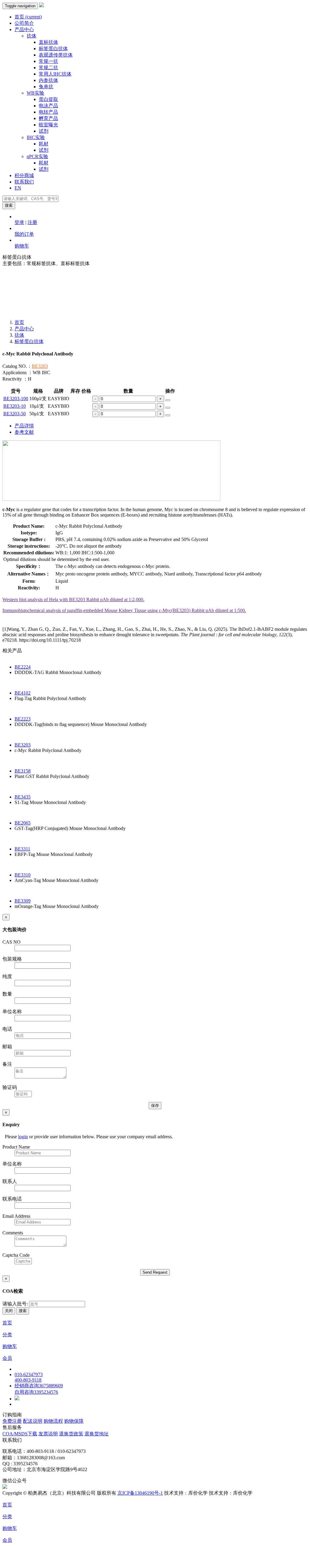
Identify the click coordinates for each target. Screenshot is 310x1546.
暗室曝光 (48, 124)
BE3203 (40, 366)
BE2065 (23, 822)
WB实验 (35, 93)
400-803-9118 (28, 1379)
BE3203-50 (14, 413)
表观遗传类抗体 (56, 54)
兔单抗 (46, 86)
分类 (7, 1334)
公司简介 (24, 23)
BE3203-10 (14, 406)
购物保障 (74, 1421)
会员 (7, 1358)
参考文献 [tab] (24, 432)
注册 (32, 222)
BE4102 (23, 692)
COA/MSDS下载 (19, 1433)
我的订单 (24, 234)
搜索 (9, 205)
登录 (19, 222)
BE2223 (23, 718)
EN (18, 187)
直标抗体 (48, 42)
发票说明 (48, 1433)
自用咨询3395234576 (36, 1392)
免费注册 (12, 1421)
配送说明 (32, 1421)
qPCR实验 (37, 156)
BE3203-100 (15, 398)
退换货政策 (71, 1433)
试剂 (43, 131)
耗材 (43, 143)
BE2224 (23, 666)
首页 (28, 16)
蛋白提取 (48, 99)
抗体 (31, 35)
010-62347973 (29, 1374)
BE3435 (23, 796)
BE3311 (22, 848)
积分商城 (24, 175)
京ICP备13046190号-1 (140, 1493)
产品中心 (24, 29)
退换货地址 (96, 1433)
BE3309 (23, 900)
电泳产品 (48, 105)
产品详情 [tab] (24, 425)
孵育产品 (48, 118)
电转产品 (48, 112)
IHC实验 (36, 137)
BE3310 (23, 874)
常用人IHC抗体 (55, 73)
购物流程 (53, 1421)
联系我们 (24, 181)
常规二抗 (48, 67)
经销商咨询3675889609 (39, 1385)
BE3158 (23, 770)
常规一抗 (48, 61)
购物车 (22, 245)
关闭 (9, 1310)
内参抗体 (48, 80)
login (23, 1136)
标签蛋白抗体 (53, 48)
